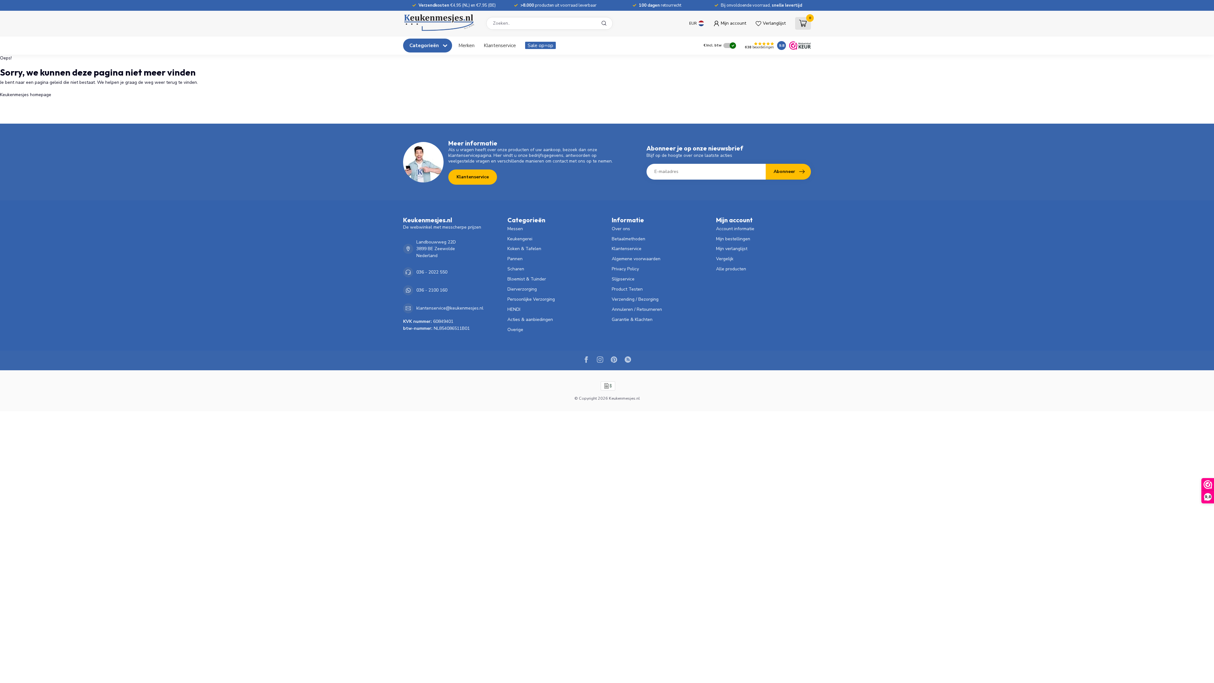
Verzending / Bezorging (635, 299)
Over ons (621, 229)
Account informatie (735, 229)
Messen (515, 229)
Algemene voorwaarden (636, 259)
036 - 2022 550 (431, 272)
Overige (515, 330)
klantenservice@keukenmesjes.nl (449, 308)
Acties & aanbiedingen (530, 320)
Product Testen (627, 289)
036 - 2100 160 (431, 290)
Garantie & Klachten (632, 320)
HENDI (513, 309)
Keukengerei (519, 239)
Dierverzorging (522, 289)
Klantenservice (500, 45)
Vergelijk (724, 259)
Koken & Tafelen (524, 249)
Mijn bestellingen (733, 239)
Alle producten (731, 269)
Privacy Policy (625, 269)
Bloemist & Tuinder (526, 279)
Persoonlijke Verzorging (531, 299)
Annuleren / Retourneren (637, 309)
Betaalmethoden (628, 239)
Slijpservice (623, 279)
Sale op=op (540, 45)
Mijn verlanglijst (731, 249)
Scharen (515, 269)
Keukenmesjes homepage (25, 95)
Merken (466, 45)
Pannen (515, 259)
